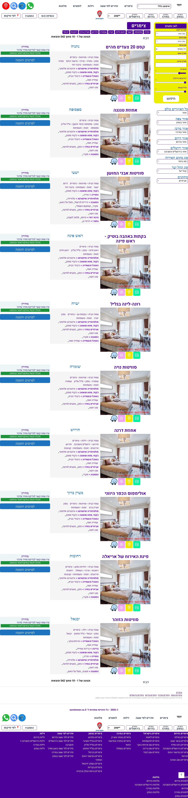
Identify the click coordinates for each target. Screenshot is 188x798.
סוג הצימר (183, 45)
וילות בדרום (39, 737)
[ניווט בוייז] (113, 98)
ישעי (129, 32)
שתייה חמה (92, 80)
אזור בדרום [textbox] (181, 142)
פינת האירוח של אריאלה (125, 556)
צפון (96, 61)
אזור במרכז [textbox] (181, 132)
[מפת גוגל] (129, 98)
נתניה (147, 32)
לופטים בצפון (181, 796)
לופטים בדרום (181, 781)
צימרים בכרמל (95, 752)
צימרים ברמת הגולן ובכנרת (89, 771)
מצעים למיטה (69, 83)
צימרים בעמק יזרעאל (92, 763)
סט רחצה (93, 87)
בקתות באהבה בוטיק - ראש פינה (125, 238)
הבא (146, 38)
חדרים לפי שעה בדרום (62, 737)
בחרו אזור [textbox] (181, 33)
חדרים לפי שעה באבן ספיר (60, 748)
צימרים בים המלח (179, 745)
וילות (91, 6)
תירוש (95, 32)
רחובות (74, 32)
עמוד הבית (94, 57)
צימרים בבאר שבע (179, 741)
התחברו (29, 16)
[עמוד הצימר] (136, 98)
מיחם (83, 217)
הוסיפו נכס (47, 16)
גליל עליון (65, 124)
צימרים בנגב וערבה (179, 760)
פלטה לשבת (73, 217)
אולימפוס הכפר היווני (125, 493)
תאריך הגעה (182, 53)
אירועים (95, 448)
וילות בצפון (39, 748)
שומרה (103, 32)
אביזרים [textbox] (183, 181)
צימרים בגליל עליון (93, 745)
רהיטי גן (86, 221)
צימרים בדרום (151, 695)
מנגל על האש (66, 202)
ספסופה (138, 32)
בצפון (180, 16)
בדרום (151, 16)
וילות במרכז (39, 745)
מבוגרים (183, 69)
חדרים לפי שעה (109, 6)
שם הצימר (183, 37)
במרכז (165, 16)
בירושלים (134, 16)
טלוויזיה (71, 198)
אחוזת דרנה (125, 430)
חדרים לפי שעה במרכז (62, 752)
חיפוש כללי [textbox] (164, 6)
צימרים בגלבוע (95, 737)
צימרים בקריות (95, 767)
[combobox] (154, 6)
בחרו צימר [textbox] (181, 41)
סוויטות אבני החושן (125, 173)
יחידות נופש (80, 567)
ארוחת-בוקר (74, 641)
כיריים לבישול (81, 202)
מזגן (80, 83)
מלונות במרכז (152, 788)
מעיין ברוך (85, 32)
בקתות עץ (81, 314)
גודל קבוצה (182, 87)
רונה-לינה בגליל (125, 304)
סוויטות (82, 57)
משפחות (87, 65)
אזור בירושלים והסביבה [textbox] (175, 151)
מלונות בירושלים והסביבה (147, 785)
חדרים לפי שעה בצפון (62, 756)
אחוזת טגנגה (125, 110)
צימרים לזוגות (152, 737)
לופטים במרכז (181, 792)
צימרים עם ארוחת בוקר (148, 745)
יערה (111, 32)
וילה (84, 630)
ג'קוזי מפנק (71, 72)
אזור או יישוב (181, 30)
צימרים (128, 6)
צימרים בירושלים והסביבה (175, 748)
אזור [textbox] (184, 113)
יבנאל (66, 32)
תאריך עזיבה (182, 61)
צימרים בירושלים (137, 695)
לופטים (77, 6)
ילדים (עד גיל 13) (180, 78)
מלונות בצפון (153, 792)
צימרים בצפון (176, 695)
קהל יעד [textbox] (183, 171)
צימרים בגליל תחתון (92, 748)
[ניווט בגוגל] (121, 98)
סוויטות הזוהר (125, 619)
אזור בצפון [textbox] (181, 122)
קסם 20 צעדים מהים (125, 47)
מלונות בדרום (153, 781)
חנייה (86, 195)
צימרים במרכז (164, 695)
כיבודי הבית (74, 76)
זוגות (96, 65)
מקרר (85, 154)
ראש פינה (120, 32)
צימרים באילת (181, 737)
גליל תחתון (79, 633)
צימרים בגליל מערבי (92, 741)
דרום (65, 183)
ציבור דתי (76, 65)
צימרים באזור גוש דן (121, 737)
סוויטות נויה (125, 367)
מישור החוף (72, 61)
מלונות (63, 6)
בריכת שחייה (83, 648)
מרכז (82, 61)
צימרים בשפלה (123, 748)
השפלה (79, 570)
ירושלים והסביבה (82, 444)
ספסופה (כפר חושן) (82, 124)
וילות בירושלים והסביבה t (32, 741)
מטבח (85, 671)
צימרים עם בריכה (151, 748)
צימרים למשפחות (150, 741)
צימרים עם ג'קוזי (151, 752)
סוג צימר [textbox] (182, 161)
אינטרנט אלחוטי (67, 68)
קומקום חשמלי (83, 206)
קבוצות (67, 448)
